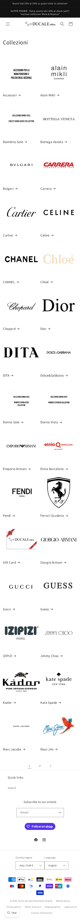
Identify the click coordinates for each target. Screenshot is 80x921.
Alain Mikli (47, 95)
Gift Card (9, 562)
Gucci (7, 609)
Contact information (41, 913)
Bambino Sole (13, 142)
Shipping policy (53, 906)
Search (12, 788)
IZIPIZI (7, 656)
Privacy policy (14, 906)
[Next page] (50, 766)
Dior (43, 329)
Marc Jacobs (12, 749)
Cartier (8, 235)
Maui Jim (47, 749)
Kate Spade (48, 702)
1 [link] (29, 766)
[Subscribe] (59, 812)
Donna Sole (11, 422)
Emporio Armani (15, 469)
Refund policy (63, 900)
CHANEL (9, 282)
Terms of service (33, 906)
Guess (44, 609)
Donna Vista (49, 422)
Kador (7, 702)
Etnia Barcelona (52, 469)
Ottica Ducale (25, 900)
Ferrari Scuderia (52, 515)
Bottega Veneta (51, 142)
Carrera (46, 188)
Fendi (7, 515)
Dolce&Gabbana (52, 375)
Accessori (10, 95)
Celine (45, 235)
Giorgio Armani (51, 562)
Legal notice (70, 906)
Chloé (44, 282)
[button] (7, 24)
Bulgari (8, 188)
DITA (6, 375)
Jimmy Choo (49, 656)
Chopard (9, 329)
